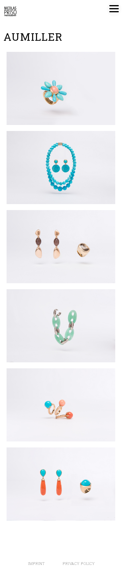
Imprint (37, 563)
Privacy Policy (79, 563)
